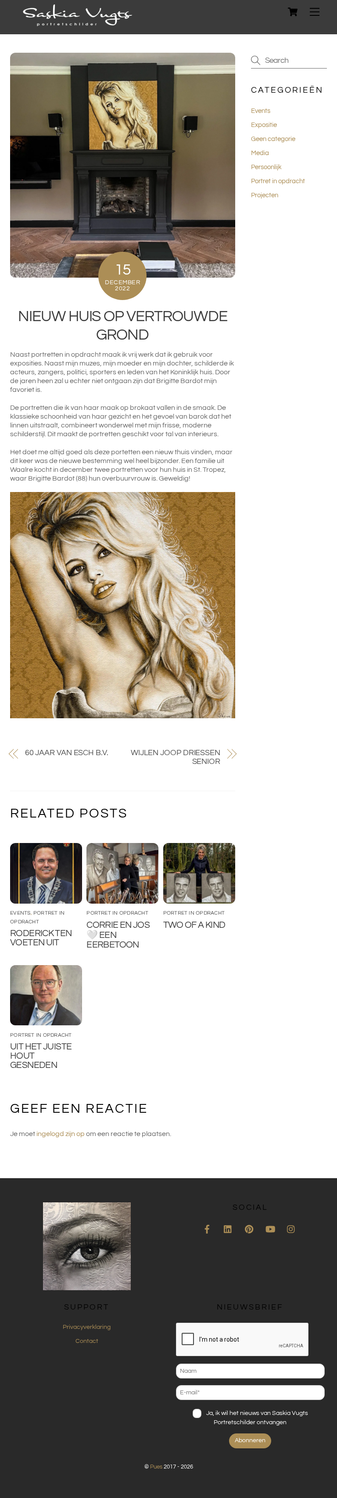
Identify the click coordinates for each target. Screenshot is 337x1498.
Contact (86, 1341)
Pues (156, 1467)
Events (20, 913)
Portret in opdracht (117, 913)
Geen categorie (273, 139)
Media (260, 153)
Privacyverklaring (87, 1327)
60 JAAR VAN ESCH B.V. (66, 753)
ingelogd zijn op (60, 1133)
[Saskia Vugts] (77, 23)
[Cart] (292, 12)
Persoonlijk (266, 167)
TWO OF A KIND (194, 925)
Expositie (264, 125)
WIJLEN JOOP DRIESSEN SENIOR (175, 757)
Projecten (264, 195)
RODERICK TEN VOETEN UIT (41, 938)
